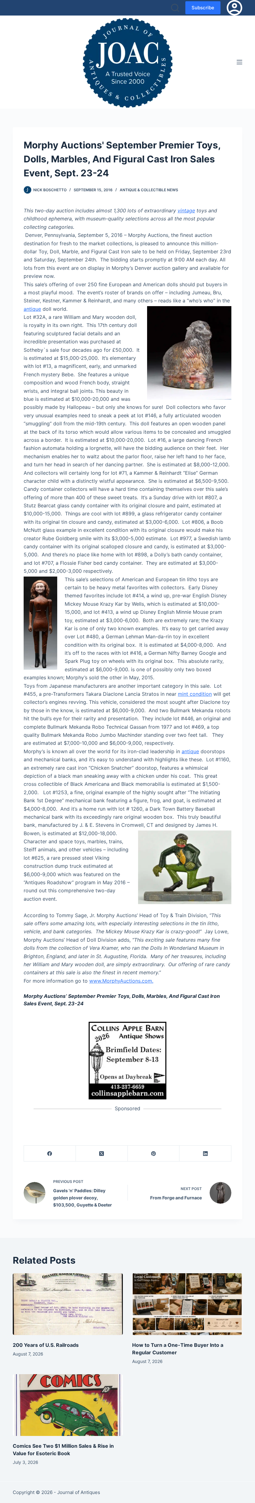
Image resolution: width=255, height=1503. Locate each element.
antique (32, 309)
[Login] (234, 8)
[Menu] (239, 62)
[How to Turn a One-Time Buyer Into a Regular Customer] (187, 1304)
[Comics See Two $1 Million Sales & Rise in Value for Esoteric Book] (68, 1405)
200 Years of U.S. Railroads (46, 1345)
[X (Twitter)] (102, 1153)
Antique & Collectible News (149, 190)
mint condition (195, 694)
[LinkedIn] (205, 1153)
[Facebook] (50, 1153)
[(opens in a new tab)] (127, 1060)
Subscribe (203, 8)
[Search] (175, 8)
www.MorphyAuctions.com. (121, 981)
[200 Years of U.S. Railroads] (68, 1304)
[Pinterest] (154, 1153)
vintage (186, 210)
